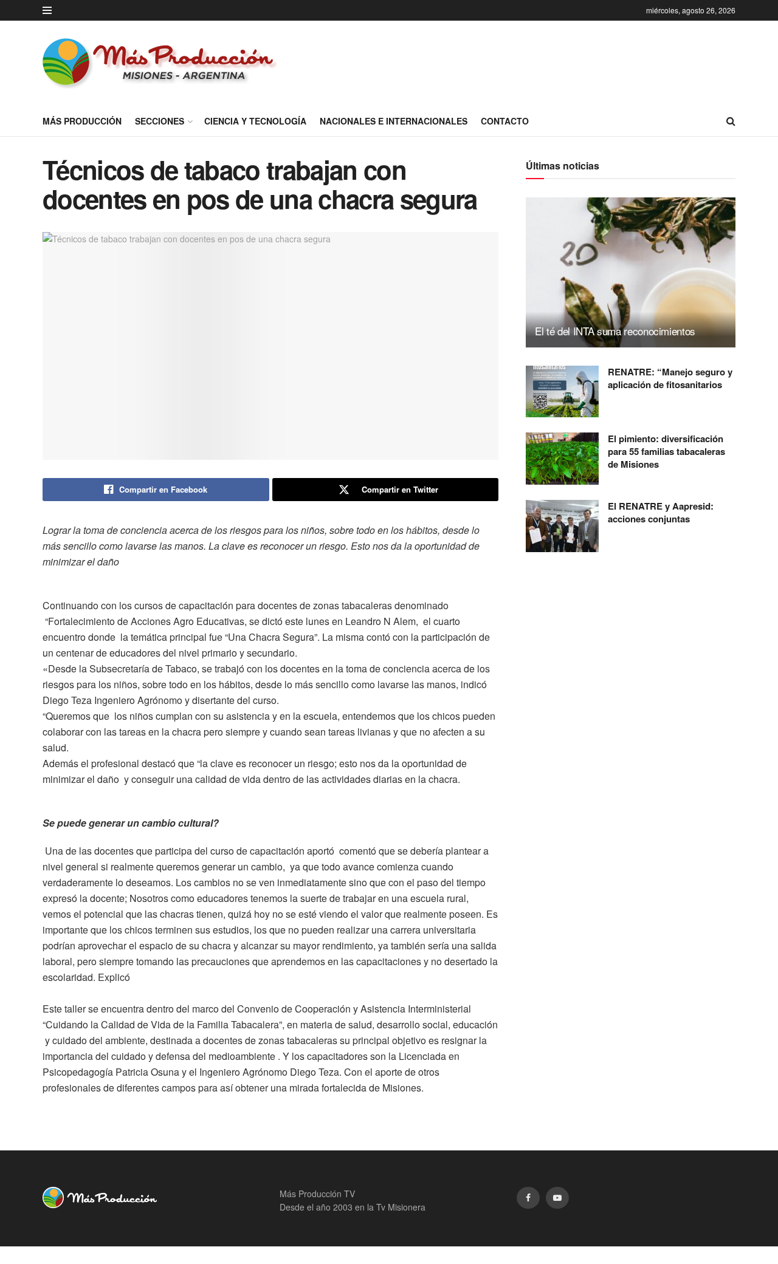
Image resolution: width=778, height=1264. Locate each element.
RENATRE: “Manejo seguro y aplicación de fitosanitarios (670, 378)
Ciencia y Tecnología (255, 121)
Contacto (505, 121)
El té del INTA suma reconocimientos (615, 330)
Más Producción (82, 121)
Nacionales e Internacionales (393, 121)
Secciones (159, 121)
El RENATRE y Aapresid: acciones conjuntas (661, 512)
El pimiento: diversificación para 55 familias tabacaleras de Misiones (666, 451)
